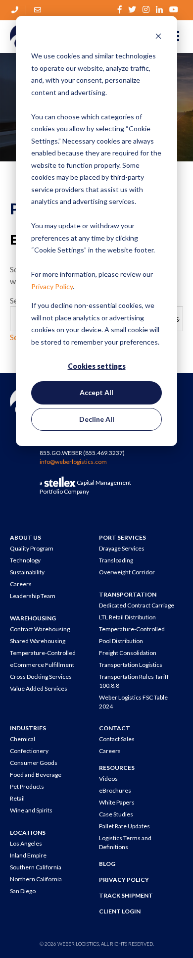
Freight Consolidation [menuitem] (127, 652)
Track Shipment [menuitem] (126, 895)
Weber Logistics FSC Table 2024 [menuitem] (133, 702)
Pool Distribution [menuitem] (121, 641)
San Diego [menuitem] (23, 891)
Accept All (96, 392)
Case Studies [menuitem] (116, 814)
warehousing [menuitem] (33, 618)
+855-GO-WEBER (15, 9)
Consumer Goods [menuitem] (33, 762)
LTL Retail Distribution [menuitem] (127, 617)
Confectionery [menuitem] (29, 751)
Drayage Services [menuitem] (122, 548)
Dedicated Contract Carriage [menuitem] (136, 605)
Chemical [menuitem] (22, 739)
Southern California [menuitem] (35, 867)
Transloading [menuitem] (116, 560)
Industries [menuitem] (28, 728)
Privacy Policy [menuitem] (124, 879)
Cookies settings (97, 366)
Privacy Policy (52, 286)
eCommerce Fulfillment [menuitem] (42, 664)
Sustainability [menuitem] (27, 572)
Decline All (96, 419)
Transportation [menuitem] (127, 594)
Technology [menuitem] (25, 560)
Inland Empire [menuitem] (28, 855)
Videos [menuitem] (108, 778)
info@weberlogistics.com (38, 9)
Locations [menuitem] (28, 832)
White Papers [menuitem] (117, 802)
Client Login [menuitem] (120, 911)
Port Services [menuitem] (122, 537)
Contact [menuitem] (114, 728)
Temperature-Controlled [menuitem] (43, 652)
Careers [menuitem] (21, 584)
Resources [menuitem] (117, 767)
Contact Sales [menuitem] (117, 739)
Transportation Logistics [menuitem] (130, 664)
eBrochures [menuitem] (115, 790)
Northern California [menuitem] (36, 879)
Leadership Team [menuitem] (32, 596)
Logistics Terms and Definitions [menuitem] (125, 842)
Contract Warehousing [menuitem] (40, 629)
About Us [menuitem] (25, 537)
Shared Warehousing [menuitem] (37, 641)
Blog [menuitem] (107, 863)
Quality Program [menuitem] (31, 548)
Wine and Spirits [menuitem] (31, 810)
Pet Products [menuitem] (27, 786)
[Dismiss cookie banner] (158, 37)
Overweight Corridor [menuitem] (127, 572)
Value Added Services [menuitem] (38, 688)
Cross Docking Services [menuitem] (41, 676)
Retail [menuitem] (17, 798)
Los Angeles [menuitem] (26, 843)
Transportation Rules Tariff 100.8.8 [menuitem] (134, 681)
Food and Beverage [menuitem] (35, 774)
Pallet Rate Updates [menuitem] (124, 826)
